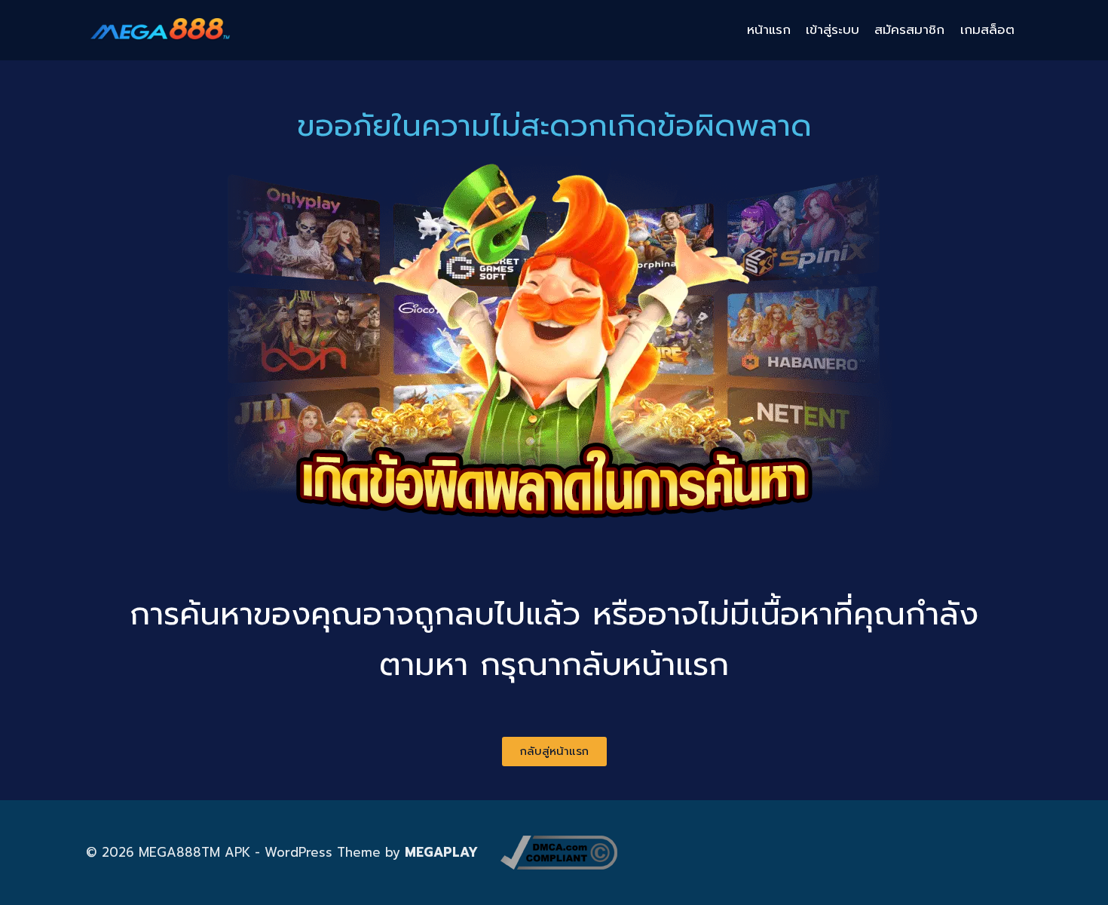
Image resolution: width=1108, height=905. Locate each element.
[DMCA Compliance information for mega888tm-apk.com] (558, 853)
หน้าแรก (769, 29)
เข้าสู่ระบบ (832, 29)
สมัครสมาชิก (909, 29)
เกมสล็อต (987, 29)
